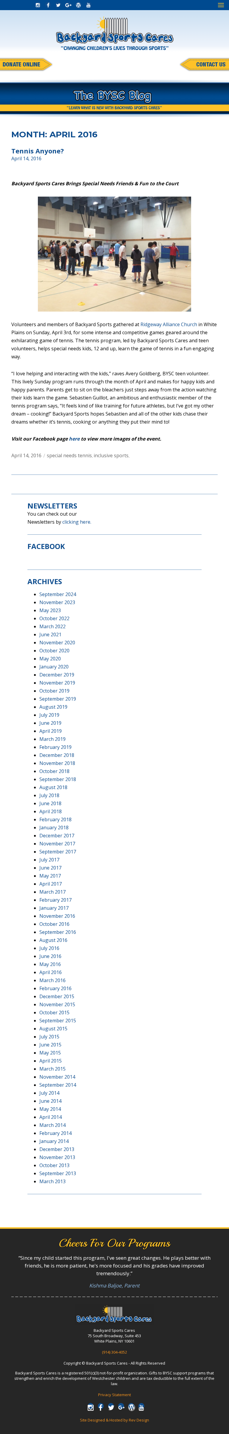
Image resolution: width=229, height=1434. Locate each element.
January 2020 (54, 666)
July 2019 (49, 715)
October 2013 (54, 1165)
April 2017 (50, 884)
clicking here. (76, 522)
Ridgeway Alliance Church (168, 324)
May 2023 (50, 610)
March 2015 (52, 1069)
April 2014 (50, 1117)
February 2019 (55, 747)
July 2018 (49, 795)
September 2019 (57, 699)
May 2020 (50, 658)
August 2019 (53, 707)
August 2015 (53, 1028)
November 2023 (57, 602)
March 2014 (52, 1125)
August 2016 (53, 940)
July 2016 (49, 948)
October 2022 (54, 618)
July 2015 (49, 1036)
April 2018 (50, 811)
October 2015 (54, 1012)
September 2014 (57, 1085)
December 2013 (56, 1149)
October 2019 (54, 691)
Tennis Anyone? (37, 150)
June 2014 (50, 1101)
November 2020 (57, 642)
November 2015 (57, 1004)
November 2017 (57, 843)
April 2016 (50, 972)
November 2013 (57, 1157)
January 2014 (54, 1141)
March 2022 (52, 626)
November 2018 (57, 763)
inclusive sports (111, 455)
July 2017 (49, 859)
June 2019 (50, 723)
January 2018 (54, 827)
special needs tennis (69, 455)
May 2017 (50, 875)
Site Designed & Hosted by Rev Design (114, 1420)
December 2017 (56, 835)
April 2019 (50, 731)
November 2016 (57, 916)
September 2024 (57, 594)
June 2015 (50, 1044)
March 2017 (52, 892)
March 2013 (52, 1181)
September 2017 (57, 851)
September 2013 (57, 1173)
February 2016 (55, 988)
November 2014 (57, 1077)
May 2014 (50, 1109)
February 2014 (55, 1133)
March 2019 (52, 739)
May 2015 (50, 1052)
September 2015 (57, 1020)
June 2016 (50, 956)
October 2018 (54, 771)
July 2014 (49, 1093)
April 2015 (50, 1060)
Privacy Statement (114, 1394)
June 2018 (50, 803)
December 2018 (56, 755)
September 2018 (57, 779)
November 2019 (57, 682)
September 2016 (57, 932)
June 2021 (50, 634)
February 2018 (55, 819)
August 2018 (53, 787)
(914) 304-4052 (114, 1352)
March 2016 (52, 980)
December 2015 (56, 996)
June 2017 (50, 867)
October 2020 (54, 650)
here (74, 439)
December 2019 (56, 674)
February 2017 (55, 900)
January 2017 (54, 908)
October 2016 (54, 924)
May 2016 (50, 964)
